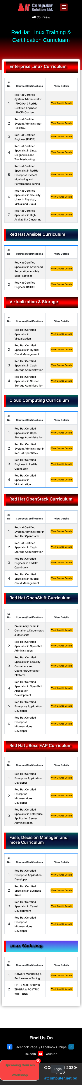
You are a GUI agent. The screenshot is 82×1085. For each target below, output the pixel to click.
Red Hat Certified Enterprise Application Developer (28, 706)
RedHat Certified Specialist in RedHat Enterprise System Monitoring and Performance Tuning (27, 174)
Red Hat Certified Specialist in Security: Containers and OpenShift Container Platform (27, 666)
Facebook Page (26, 1047)
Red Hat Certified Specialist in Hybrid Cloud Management (26, 350)
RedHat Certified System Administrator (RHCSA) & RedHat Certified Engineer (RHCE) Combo (28, 103)
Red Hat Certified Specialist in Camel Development (26, 906)
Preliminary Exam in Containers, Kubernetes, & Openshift (29, 630)
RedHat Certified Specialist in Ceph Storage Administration (28, 547)
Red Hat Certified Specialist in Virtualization (25, 334)
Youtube (51, 1054)
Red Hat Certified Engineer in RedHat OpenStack (26, 464)
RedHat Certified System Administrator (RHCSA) (28, 124)
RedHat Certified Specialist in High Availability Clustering (27, 215)
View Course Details (61, 103)
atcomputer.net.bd (60, 1078)
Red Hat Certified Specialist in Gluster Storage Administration (28, 381)
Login (58, 1069)
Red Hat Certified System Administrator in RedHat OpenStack (29, 449)
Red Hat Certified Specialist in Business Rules (27, 891)
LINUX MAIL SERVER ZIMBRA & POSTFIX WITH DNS (27, 989)
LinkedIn (30, 1054)
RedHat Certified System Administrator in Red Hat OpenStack (29, 532)
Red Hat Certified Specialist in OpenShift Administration (28, 646)
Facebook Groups (53, 1047)
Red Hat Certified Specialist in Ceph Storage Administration (28, 365)
